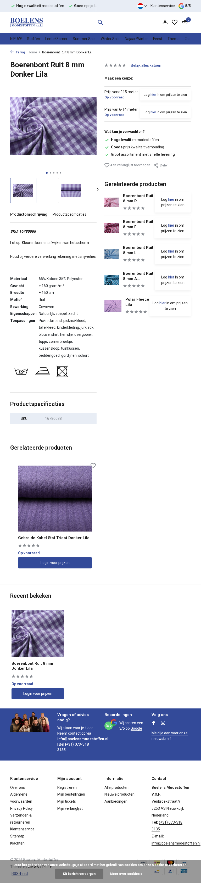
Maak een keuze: (118, 78)
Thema (174, 39)
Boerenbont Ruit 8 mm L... (138, 250)
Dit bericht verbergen (79, 874)
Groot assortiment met (143, 154)
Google (136, 728)
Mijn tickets (66, 801)
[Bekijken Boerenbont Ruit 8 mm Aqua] (111, 280)
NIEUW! (16, 39)
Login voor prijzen (55, 563)
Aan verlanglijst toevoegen (129, 165)
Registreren (67, 787)
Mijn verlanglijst (70, 808)
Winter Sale (110, 39)
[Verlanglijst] (174, 22)
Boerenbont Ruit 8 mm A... (138, 276)
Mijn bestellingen (71, 794)
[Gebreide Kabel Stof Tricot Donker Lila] (55, 499)
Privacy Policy (21, 808)
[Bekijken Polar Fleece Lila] (112, 305)
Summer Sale (84, 39)
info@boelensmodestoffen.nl (176, 843)
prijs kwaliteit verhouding (137, 147)
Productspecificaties (69, 214)
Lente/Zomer (56, 39)
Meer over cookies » (126, 874)
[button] (47, 173)
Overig (190, 39)
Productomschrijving (28, 214)
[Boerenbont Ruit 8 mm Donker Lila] (38, 633)
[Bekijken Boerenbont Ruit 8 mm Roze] (111, 202)
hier (153, 95)
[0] (184, 22)
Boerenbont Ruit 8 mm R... (138, 198)
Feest (157, 39)
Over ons (17, 787)
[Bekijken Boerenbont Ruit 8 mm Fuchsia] (111, 228)
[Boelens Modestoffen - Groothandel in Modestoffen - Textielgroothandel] (26, 22)
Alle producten (116, 787)
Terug (20, 52)
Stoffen (33, 39)
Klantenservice (162, 6)
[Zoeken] (100, 22)
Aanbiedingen (115, 801)
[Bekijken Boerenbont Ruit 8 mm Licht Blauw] (111, 254)
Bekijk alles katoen (146, 65)
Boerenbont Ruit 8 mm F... (138, 224)
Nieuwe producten (119, 794)
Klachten (17, 843)
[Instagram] (163, 723)
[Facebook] (154, 723)
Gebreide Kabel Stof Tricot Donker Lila (54, 537)
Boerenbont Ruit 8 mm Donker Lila (32, 666)
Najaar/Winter (136, 39)
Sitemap (17, 836)
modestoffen (135, 140)
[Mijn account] (165, 22)
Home (32, 52)
